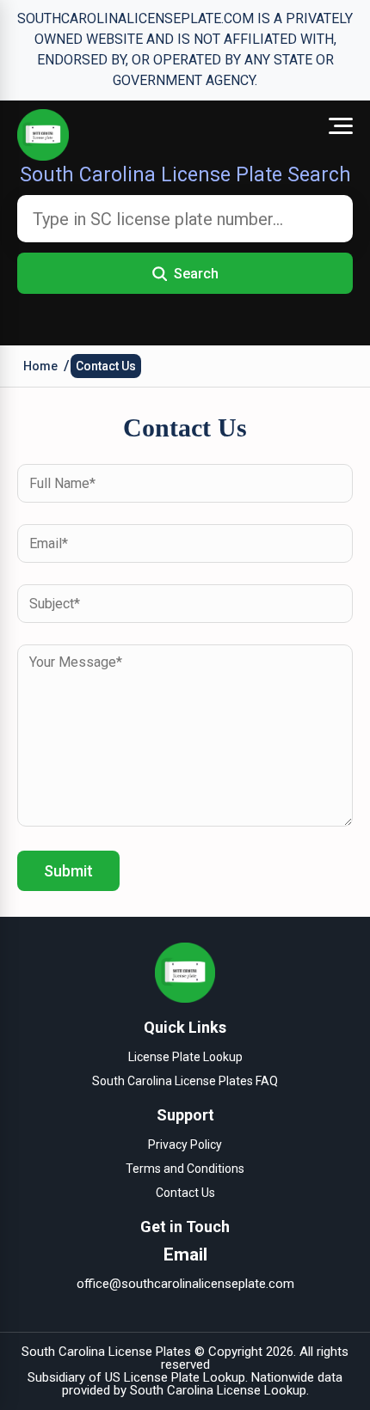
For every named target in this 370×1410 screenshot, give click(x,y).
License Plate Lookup (185, 1057)
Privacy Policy (185, 1144)
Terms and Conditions (185, 1168)
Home (40, 366)
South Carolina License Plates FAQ (185, 1081)
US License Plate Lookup (175, 1377)
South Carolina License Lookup (218, 1390)
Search (196, 274)
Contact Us (106, 366)
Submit (68, 871)
